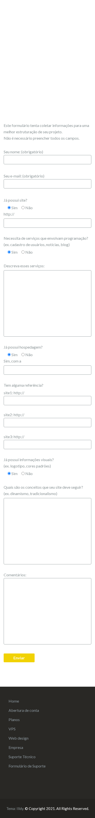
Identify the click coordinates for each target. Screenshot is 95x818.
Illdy (20, 808)
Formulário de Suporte (27, 766)
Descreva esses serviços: (24, 265)
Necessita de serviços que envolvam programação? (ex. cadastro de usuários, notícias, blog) (46, 241)
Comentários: (15, 574)
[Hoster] (28, 13)
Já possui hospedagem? (23, 347)
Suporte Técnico (22, 756)
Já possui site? (15, 200)
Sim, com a (12, 361)
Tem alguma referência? (23, 385)
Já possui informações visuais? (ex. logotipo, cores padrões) (29, 462)
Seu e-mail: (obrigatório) (24, 176)
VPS (12, 728)
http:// (9, 214)
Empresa (16, 747)
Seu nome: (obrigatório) (23, 151)
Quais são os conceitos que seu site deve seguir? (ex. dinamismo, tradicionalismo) (43, 490)
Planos (14, 719)
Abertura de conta (24, 710)
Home (14, 701)
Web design (18, 738)
